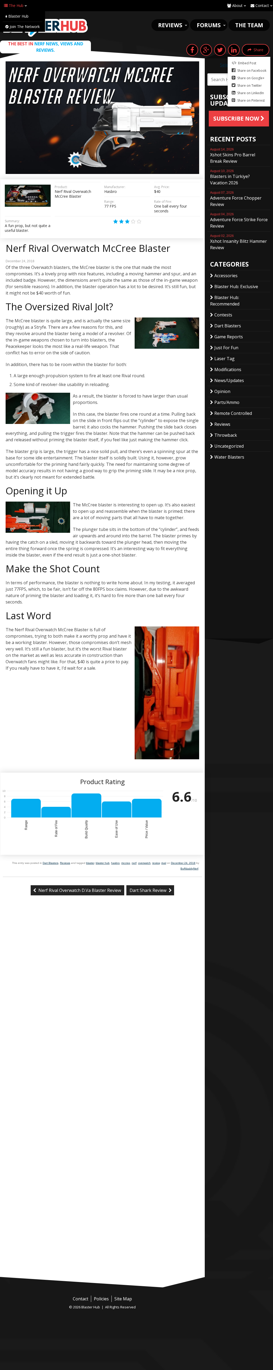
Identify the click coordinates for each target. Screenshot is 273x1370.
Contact (261, 5)
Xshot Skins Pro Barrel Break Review (232, 156)
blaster (90, 862)
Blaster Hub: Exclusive (236, 286)
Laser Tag (224, 359)
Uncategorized (229, 446)
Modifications (227, 369)
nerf (134, 862)
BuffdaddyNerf (189, 868)
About (237, 5)
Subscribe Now (236, 118)
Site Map (123, 1299)
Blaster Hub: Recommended (224, 301)
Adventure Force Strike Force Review (239, 220)
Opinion (222, 391)
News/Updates (229, 380)
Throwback (225, 435)
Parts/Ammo (226, 402)
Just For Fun (226, 348)
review (156, 862)
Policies (101, 1299)
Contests (223, 315)
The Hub (15, 5)
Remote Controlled (233, 413)
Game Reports (228, 337)
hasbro (115, 862)
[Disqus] (102, 988)
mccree (125, 862)
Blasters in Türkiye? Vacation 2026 (230, 177)
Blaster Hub (18, 16)
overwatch (144, 862)
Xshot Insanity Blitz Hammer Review (238, 242)
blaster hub (103, 862)
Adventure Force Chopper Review (236, 199)
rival (163, 862)
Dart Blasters (50, 862)
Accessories (226, 276)
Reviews (170, 25)
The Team (249, 25)
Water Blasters (229, 457)
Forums (209, 25)
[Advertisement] (102, 1237)
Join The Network (24, 26)
